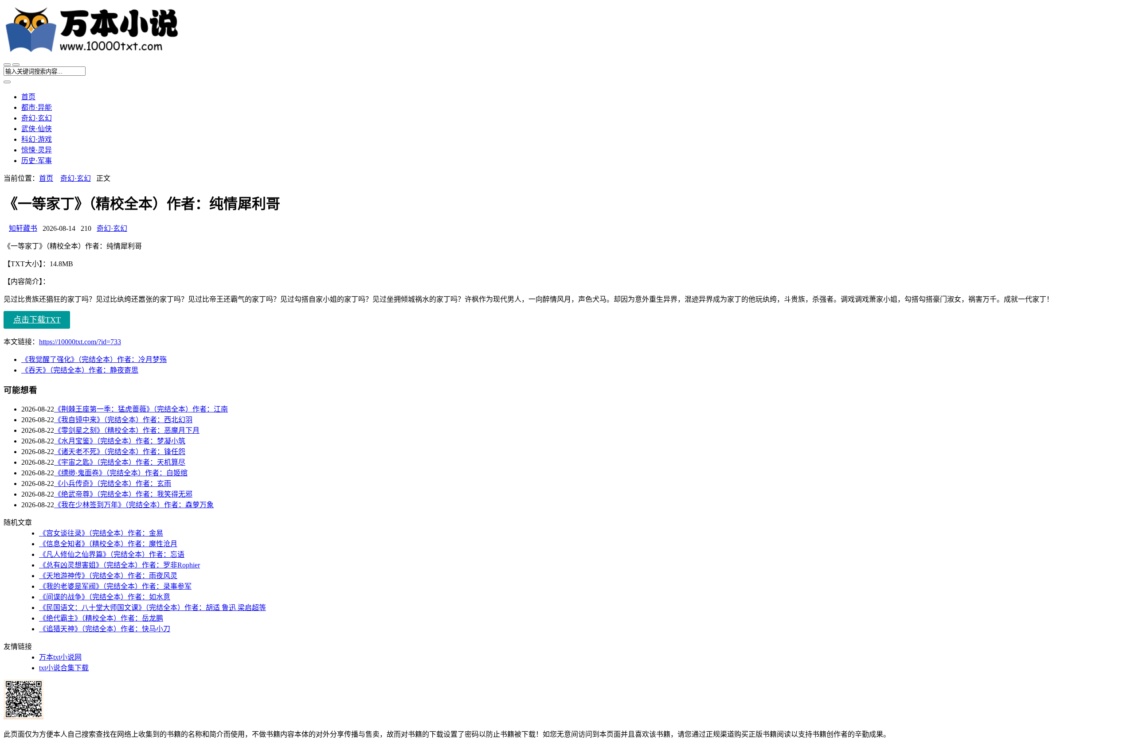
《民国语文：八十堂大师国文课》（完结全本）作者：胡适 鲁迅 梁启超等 (152, 607)
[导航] (7, 64)
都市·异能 (36, 107)
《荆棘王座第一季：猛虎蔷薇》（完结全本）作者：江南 (141, 409)
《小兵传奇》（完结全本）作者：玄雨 (112, 483)
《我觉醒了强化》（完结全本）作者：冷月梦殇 (94, 359)
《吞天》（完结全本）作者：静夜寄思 (79, 370)
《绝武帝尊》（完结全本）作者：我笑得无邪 (123, 494)
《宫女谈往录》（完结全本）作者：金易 (101, 533)
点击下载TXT (37, 319)
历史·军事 (36, 160)
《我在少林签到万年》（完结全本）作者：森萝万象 (134, 505)
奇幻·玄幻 (36, 118)
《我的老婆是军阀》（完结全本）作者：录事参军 (115, 586)
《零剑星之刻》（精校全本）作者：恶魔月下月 (127, 430)
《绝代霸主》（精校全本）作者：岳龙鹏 (101, 618)
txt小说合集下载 (64, 668)
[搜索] (16, 64)
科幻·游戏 (36, 139)
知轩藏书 (23, 228)
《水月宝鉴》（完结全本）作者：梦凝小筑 (119, 441)
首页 (28, 97)
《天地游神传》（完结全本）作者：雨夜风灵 (108, 575)
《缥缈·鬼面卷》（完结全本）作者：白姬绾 (121, 473)
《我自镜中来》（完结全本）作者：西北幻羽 (123, 420)
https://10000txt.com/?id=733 (80, 342)
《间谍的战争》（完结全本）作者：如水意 (104, 597)
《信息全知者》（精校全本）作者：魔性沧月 (108, 544)
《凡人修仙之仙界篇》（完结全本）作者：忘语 (111, 554)
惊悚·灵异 (36, 150)
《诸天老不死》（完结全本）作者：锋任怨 (119, 451)
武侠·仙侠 (36, 128)
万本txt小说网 (60, 657)
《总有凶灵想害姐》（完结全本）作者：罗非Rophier (119, 565)
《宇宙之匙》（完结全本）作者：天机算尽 (119, 462)
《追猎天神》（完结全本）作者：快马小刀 (104, 629)
